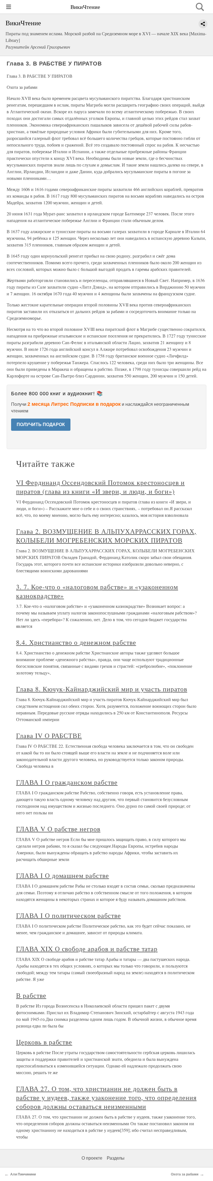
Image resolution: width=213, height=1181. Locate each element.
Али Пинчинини (23, 1174)
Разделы (116, 1158)
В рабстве (31, 995)
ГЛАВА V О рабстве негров (58, 828)
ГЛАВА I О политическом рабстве (68, 915)
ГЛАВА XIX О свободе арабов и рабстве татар (87, 948)
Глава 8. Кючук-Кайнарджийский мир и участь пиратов (101, 688)
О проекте (92, 1158)
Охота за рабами (184, 1174)
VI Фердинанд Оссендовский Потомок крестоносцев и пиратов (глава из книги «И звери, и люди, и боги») (100, 487)
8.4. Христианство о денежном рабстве (76, 642)
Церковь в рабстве (44, 1042)
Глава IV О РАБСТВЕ (49, 735)
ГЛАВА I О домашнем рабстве (62, 875)
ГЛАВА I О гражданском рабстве (67, 782)
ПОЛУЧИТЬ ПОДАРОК (41, 424)
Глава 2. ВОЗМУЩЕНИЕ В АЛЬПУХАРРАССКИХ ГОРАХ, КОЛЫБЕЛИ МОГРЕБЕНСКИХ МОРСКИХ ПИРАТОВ (106, 536)
